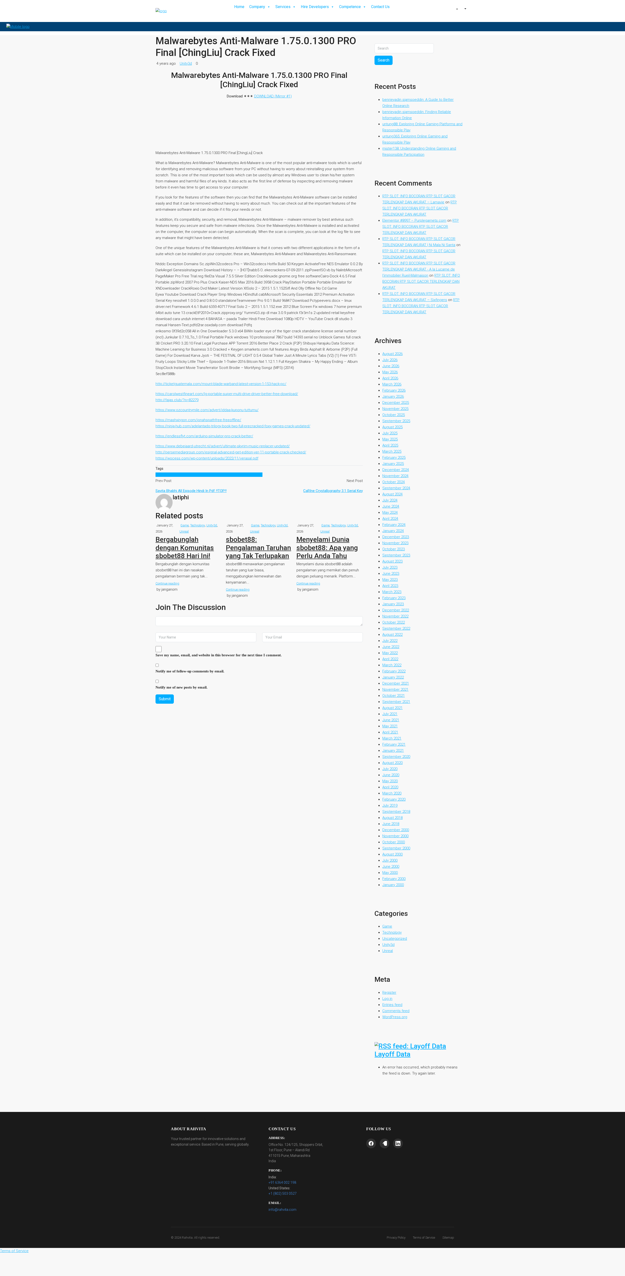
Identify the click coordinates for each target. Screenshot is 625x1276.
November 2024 (395, 476)
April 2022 (390, 659)
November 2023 (395, 543)
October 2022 (393, 622)
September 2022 (396, 628)
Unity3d (186, 63)
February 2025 (394, 457)
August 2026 (392, 354)
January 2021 (393, 750)
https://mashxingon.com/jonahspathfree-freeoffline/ (198, 420)
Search (383, 60)
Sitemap (448, 1237)
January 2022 (393, 677)
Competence (350, 6)
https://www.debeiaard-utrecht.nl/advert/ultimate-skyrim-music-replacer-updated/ (223, 446)
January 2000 (393, 885)
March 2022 (391, 665)
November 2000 (395, 836)
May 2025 (390, 439)
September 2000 (396, 848)
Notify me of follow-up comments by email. (190, 671)
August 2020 (392, 763)
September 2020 (396, 756)
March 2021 (391, 738)
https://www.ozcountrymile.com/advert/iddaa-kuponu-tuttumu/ (207, 410)
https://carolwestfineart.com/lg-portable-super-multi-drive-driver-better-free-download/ (227, 394)
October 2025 (393, 415)
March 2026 (391, 384)
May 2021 (390, 726)
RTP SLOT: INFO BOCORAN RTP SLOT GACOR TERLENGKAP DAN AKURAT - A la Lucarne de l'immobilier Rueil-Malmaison (418, 269)
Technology (197, 525)
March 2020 (391, 793)
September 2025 (396, 421)
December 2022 (395, 610)
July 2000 (389, 860)
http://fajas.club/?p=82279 (177, 400)
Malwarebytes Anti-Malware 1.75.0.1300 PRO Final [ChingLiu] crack (209, 474)
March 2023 (391, 592)
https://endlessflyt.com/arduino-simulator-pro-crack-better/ (204, 436)
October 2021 (393, 695)
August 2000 (392, 854)
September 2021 (396, 702)
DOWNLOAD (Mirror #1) (273, 96)
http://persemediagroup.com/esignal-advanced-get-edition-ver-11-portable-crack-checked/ (231, 452)
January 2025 (393, 463)
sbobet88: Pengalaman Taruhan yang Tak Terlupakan (258, 547)
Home (239, 6)
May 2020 (390, 781)
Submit (165, 699)
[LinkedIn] (398, 1143)
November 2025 (395, 409)
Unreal (184, 531)
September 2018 (396, 811)
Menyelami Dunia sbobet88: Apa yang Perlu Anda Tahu (327, 547)
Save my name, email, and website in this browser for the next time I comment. (219, 655)
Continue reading (167, 583)
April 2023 (390, 586)
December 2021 (395, 683)
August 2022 (392, 634)
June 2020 (390, 775)
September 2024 (396, 488)
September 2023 (396, 555)
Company (257, 6)
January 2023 (393, 604)
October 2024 (393, 482)
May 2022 (390, 653)
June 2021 (390, 720)
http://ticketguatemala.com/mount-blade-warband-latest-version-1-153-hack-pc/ (221, 384)
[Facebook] (371, 1143)
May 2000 (390, 872)
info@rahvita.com (282, 1210)
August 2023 (392, 561)
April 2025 (390, 445)
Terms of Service (424, 1237)
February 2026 (394, 390)
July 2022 (389, 640)
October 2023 (393, 549)
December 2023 (395, 537)
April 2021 (390, 732)
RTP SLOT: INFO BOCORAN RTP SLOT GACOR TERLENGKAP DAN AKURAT (419, 208)
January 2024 (393, 531)
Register (389, 992)
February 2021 (394, 744)
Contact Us (380, 6)
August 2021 (392, 708)
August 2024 (392, 494)
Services (283, 6)
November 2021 (395, 689)
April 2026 (390, 378)
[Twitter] (384, 1143)
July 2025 (389, 433)
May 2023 (390, 579)
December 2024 (395, 470)
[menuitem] (464, 9)
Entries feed (392, 1005)
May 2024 (390, 512)
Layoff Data (392, 1054)
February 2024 (394, 525)
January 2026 (393, 396)
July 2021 (389, 714)
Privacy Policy (396, 1237)
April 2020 (390, 787)
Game (184, 525)
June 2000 (390, 866)
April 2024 (390, 518)
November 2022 (395, 616)
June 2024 (390, 506)
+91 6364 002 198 (282, 1182)
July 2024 (389, 500)
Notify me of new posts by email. (182, 687)
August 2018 (392, 818)
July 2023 (389, 567)
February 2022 (394, 671)
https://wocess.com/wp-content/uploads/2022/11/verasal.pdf (207, 458)
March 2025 (391, 451)
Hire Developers (315, 6)
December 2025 (395, 402)
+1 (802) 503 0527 (283, 1193)
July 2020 (389, 769)
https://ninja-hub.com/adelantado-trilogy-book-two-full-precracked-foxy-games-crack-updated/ (233, 426)
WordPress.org (394, 1017)
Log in (387, 998)
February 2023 (394, 598)
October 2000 (393, 842)
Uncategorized (394, 938)
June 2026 (390, 366)
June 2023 (390, 573)
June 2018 (390, 824)
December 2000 (395, 830)
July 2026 (389, 360)
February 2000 (394, 879)
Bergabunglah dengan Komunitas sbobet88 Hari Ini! (185, 547)
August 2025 (392, 427)
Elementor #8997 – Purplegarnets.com (414, 220)
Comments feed (395, 1011)
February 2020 (394, 799)
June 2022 (390, 647)
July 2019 (389, 805)
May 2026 (390, 372)
